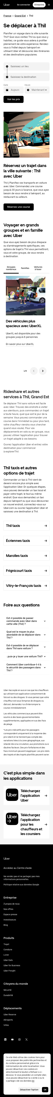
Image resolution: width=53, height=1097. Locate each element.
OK (45, 1089)
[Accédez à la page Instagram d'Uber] (19, 1039)
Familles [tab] (25, 268)
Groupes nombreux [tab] (11, 268)
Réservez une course (18, 207)
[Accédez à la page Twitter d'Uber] (26, 1039)
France (7, 15)
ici (33, 1081)
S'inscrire (39, 5)
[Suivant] (43, 371)
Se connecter (23, 5)
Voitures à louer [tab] (38, 268)
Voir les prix (13, 99)
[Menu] (49, 4)
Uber (7, 4)
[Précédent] (34, 371)
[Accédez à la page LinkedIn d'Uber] (5, 1039)
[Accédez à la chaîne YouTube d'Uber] (12, 1039)
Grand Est (20, 15)
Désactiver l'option (29, 1089)
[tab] (47, 268)
